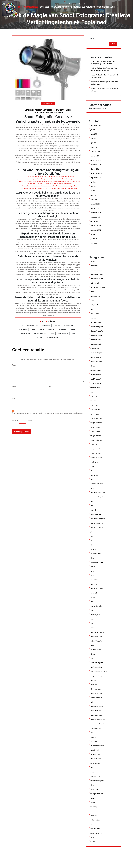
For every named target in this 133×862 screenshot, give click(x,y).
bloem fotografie (96, 335)
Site (13, 399)
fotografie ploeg (95, 453)
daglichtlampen (95, 357)
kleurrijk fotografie (96, 562)
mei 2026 (93, 138)
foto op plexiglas (96, 418)
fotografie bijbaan (96, 449)
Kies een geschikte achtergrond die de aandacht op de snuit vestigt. (50, 179)
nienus (92, 654)
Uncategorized (95, 776)
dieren (92, 366)
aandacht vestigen (32, 325)
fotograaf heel (95, 431)
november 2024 (95, 217)
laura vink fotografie (97, 589)
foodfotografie (95, 388)
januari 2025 (94, 208)
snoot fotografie (63, 333)
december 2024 (95, 213)
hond (92, 501)
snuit (73, 333)
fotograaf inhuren (96, 440)
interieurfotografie (96, 527)
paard (92, 658)
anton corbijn (95, 283)
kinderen (93, 549)
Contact (82, 4)
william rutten (95, 820)
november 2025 (95, 165)
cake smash (94, 348)
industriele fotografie (97, 519)
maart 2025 (94, 200)
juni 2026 (93, 134)
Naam (14, 387)
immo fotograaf (95, 514)
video (92, 785)
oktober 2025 (95, 169)
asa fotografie (95, 296)
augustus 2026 (95, 125)
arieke (92, 292)
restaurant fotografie (97, 724)
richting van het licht (40, 333)
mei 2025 (93, 191)
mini (91, 619)
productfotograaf (96, 711)
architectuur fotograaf (98, 287)
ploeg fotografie (95, 689)
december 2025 (95, 160)
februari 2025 (95, 204)
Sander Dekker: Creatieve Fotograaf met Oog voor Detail (104, 76)
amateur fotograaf (96, 270)
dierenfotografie (95, 370)
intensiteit (51, 329)
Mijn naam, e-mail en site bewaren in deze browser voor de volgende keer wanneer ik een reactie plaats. (47, 413)
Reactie (15, 365)
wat (91, 811)
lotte (91, 602)
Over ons (72, 4)
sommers (93, 741)
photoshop (94, 680)
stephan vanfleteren (97, 746)
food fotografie (95, 383)
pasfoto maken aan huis (98, 671)
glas (91, 471)
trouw (92, 772)
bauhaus (93, 318)
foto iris (93, 401)
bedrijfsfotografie (96, 322)
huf (91, 506)
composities (23, 329)
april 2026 (93, 143)
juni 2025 (93, 186)
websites (93, 816)
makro (92, 610)
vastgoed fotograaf (97, 781)
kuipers (92, 571)
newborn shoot (95, 650)
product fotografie (96, 706)
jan (91, 532)
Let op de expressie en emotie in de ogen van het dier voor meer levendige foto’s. (49, 186)
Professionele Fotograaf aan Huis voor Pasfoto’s (104, 90)
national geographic (97, 632)
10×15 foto (94, 265)
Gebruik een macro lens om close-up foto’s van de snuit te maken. (49, 184)
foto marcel (94, 405)
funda (92, 466)
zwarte (92, 842)
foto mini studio (95, 410)
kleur (92, 558)
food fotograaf (95, 379)
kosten (92, 567)
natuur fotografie (96, 637)
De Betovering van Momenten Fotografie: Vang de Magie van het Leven (103, 62)
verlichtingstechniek (53, 337)
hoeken (42, 329)
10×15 (92, 261)
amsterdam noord (96, 279)
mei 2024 (93, 243)
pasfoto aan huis (96, 667)
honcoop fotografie (97, 497)
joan (91, 536)
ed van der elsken (96, 375)
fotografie (93, 444)
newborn (93, 645)
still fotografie (95, 754)
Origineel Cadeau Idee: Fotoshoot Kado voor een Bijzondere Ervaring (104, 69)
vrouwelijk (93, 807)
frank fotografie (95, 462)
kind (91, 540)
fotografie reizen (96, 458)
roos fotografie (95, 728)
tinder (92, 767)
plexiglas (93, 685)
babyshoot (94, 305)
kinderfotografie (95, 554)
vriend (92, 802)
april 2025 (93, 195)
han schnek (94, 475)
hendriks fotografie (96, 484)
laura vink (93, 584)
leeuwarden (94, 593)
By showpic (51, 321)
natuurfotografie (96, 641)
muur (92, 628)
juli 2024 (93, 234)
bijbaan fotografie (96, 331)
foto (91, 392)
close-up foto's (68, 325)
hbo (91, 479)
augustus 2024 (95, 230)
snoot (52, 333)
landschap (94, 580)
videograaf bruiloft (96, 794)
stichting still (94, 750)
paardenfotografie (96, 663)
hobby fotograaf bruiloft (98, 492)
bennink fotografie (96, 327)
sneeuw (93, 737)
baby (92, 300)
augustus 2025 (95, 178)
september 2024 (96, 226)
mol (91, 623)
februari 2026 (95, 151)
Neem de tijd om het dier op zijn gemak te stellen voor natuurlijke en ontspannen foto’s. (49, 188)
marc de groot (95, 615)
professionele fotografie (98, 719)
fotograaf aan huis (96, 423)
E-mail (50, 387)
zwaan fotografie (96, 833)
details (33, 329)
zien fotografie (95, 829)
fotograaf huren (95, 436)
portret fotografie (96, 693)
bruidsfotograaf (95, 340)
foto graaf (93, 396)
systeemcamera (95, 763)
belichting (57, 325)
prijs (91, 702)
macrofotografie (96, 606)
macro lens (73, 329)
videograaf (94, 789)
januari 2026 (94, 156)
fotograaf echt (95, 427)
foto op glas (94, 414)
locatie (92, 597)
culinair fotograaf (96, 353)
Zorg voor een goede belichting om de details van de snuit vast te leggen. (49, 177)
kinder (92, 545)
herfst (92, 488)
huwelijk (93, 510)
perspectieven (25, 333)
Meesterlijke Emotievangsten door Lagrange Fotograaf (104, 83)
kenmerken (62, 329)
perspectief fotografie (97, 676)
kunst (92, 575)
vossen (92, 798)
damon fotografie (96, 362)
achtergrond (46, 325)
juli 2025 (93, 182)
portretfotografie (96, 698)
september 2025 (96, 173)
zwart (92, 837)
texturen (39, 337)
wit (91, 824)
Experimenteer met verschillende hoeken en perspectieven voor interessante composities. (49, 181)
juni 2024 (93, 239)
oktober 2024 (95, 221)
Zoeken (91, 38)
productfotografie (96, 715)
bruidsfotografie (95, 344)
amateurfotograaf (96, 274)
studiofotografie (95, 759)
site (91, 733)
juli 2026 (93, 130)
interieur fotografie (96, 523)
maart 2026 (94, 147)
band (92, 309)
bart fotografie (95, 313)
